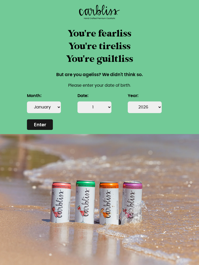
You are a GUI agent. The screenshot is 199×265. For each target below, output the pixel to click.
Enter (40, 125)
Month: (34, 96)
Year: (133, 96)
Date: (82, 96)
